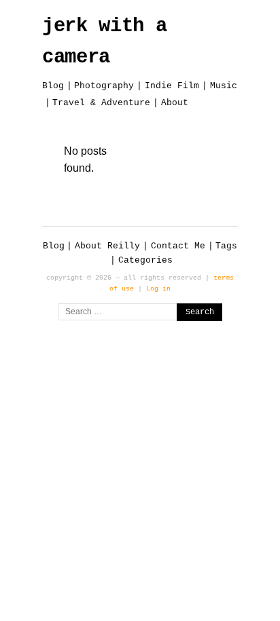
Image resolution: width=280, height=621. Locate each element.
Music (223, 86)
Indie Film (172, 86)
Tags (226, 246)
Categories (145, 260)
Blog (53, 86)
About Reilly (107, 246)
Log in (158, 288)
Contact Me (178, 246)
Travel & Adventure (101, 103)
